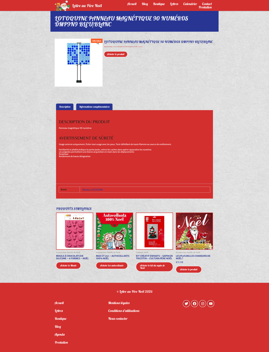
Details (140, 46)
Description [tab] (64, 106)
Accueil (132, 3)
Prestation (205, 7)
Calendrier (190, 3)
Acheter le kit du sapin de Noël (152, 267)
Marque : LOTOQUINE (93, 189)
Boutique (159, 3)
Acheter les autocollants (111, 265)
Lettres (174, 3)
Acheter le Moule (68, 265)
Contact (207, 3)
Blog (145, 3)
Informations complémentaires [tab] (94, 106)
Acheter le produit (115, 54)
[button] (97, 43)
